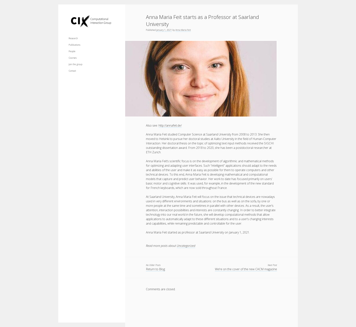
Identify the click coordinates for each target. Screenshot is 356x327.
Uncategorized (186, 246)
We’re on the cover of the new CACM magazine (246, 269)
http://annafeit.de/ (170, 125)
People (72, 51)
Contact (72, 70)
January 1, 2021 (164, 30)
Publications (74, 44)
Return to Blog (155, 269)
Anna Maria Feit (183, 30)
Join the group (75, 64)
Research (73, 38)
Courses (73, 57)
